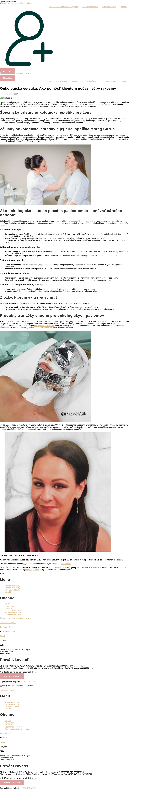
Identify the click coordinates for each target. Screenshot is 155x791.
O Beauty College (109, 7)
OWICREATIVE (29, 682)
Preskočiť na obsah (8, 1)
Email (2, 636)
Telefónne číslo (6, 627)
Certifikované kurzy (90, 7)
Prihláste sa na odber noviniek (16, 672)
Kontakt (124, 7)
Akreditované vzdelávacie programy (63, 7)
